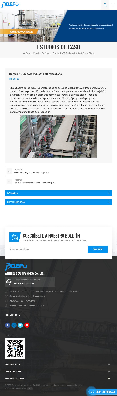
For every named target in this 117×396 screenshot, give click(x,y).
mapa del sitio (71, 385)
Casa (28, 53)
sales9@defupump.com (35, 296)
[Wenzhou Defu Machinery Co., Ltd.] (10, 5)
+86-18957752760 (24, 284)
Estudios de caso (41, 53)
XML (81, 385)
